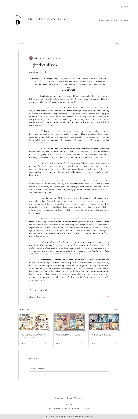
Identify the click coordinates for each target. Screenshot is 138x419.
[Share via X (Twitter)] (35, 290)
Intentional (60, 398)
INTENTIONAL (35, 18)
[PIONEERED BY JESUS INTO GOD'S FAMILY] (34, 322)
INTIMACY (48, 18)
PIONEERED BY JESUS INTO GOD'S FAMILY (33, 336)
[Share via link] (46, 290)
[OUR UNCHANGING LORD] (69, 322)
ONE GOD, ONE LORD (101, 334)
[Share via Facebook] (30, 290)
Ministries (78, 398)
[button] (117, 43)
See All (117, 309)
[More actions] (107, 58)
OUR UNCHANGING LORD (68, 334)
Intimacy (69, 398)
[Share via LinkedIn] (41, 290)
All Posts (21, 43)
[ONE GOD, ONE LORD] (104, 322)
